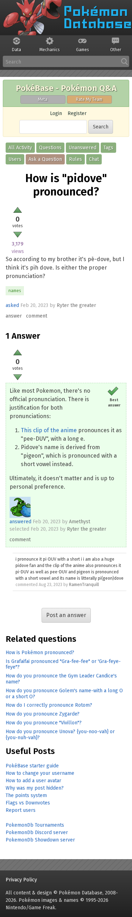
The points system (26, 795)
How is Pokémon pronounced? (40, 653)
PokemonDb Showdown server (40, 840)
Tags (108, 148)
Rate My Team (89, 99)
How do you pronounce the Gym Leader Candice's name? (61, 679)
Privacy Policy (21, 880)
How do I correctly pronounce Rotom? (49, 705)
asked (12, 305)
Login (56, 113)
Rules (75, 159)
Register (77, 113)
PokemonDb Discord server (37, 832)
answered (20, 522)
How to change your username (40, 773)
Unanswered (82, 148)
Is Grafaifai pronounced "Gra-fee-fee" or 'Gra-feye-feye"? (63, 664)
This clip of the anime (49, 430)
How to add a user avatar (33, 781)
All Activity (20, 148)
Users (14, 159)
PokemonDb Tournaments (35, 825)
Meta (43, 99)
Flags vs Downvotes (28, 803)
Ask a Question (45, 159)
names (14, 290)
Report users (21, 810)
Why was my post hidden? (35, 788)
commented (26, 584)
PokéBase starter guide (32, 766)
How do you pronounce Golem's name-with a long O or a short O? (64, 694)
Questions (50, 148)
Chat (94, 159)
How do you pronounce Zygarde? (43, 714)
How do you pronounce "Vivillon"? (44, 723)
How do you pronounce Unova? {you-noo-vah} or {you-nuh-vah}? (60, 735)
